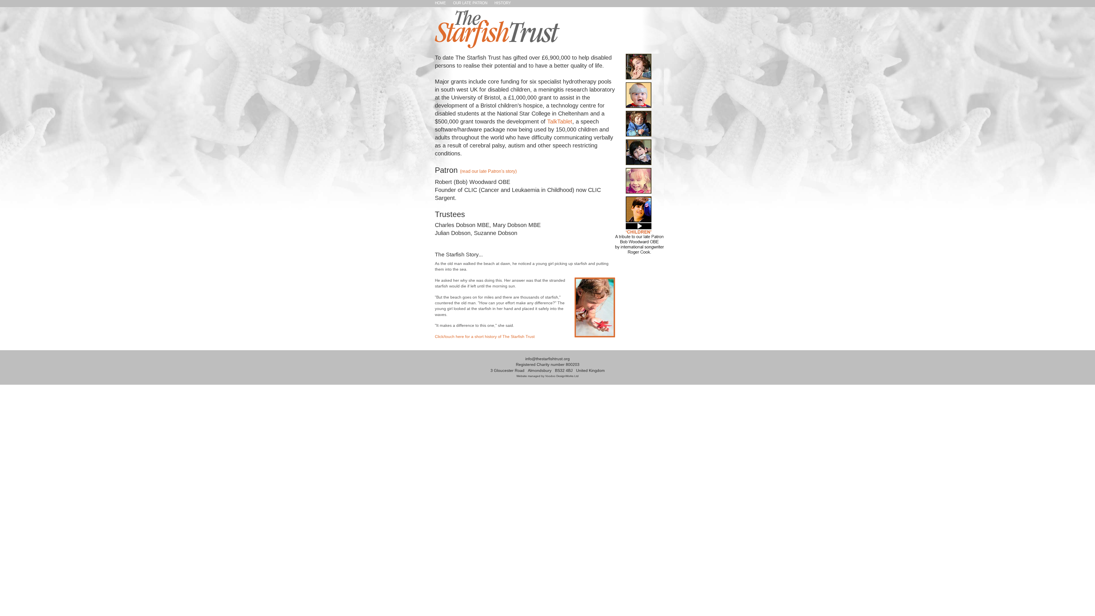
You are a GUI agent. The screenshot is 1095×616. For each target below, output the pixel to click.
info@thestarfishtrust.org (547, 358)
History (502, 3)
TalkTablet (559, 121)
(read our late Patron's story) (488, 171)
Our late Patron (470, 3)
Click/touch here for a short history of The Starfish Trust (485, 336)
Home (440, 3)
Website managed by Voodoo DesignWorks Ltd (547, 376)
